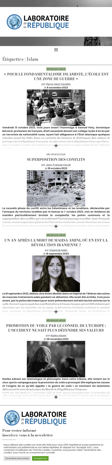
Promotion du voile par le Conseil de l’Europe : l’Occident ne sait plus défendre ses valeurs (56, 328)
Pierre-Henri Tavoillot (58, 84)
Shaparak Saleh (58, 250)
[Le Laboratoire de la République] (56, 22)
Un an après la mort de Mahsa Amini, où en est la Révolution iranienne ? (56, 242)
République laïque (56, 69)
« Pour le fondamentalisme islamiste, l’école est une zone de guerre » (56, 76)
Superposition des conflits (56, 159)
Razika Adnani (58, 335)
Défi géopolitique (56, 154)
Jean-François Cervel (58, 165)
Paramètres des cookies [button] (17, 458)
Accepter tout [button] (40, 458)
